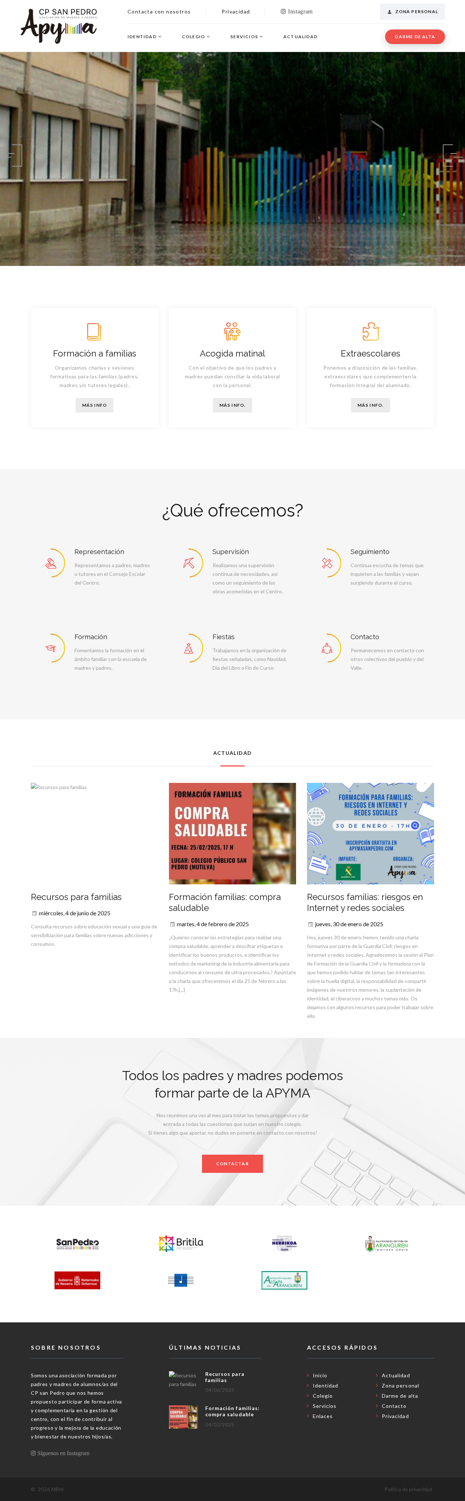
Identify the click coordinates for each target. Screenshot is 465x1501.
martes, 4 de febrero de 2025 (213, 923)
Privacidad (236, 11)
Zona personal (416, 11)
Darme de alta (415, 36)
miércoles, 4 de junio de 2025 (74, 912)
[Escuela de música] (181, 1280)
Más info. (232, 405)
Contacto (394, 1406)
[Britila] (181, 1244)
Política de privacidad (408, 1489)
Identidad (142, 36)
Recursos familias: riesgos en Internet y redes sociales (365, 902)
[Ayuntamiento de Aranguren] (388, 1244)
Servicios (244, 36)
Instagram (299, 11)
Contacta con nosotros (159, 11)
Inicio (320, 1375)
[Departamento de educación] (77, 1280)
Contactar (232, 1163)
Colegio (193, 36)
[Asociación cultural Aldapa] (284, 1280)
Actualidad (300, 36)
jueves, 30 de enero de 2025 (349, 923)
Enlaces (323, 1416)
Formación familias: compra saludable (232, 1411)
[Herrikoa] (284, 1244)
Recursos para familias (76, 897)
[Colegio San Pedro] (77, 1244)
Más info (94, 405)
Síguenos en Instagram (62, 1453)
